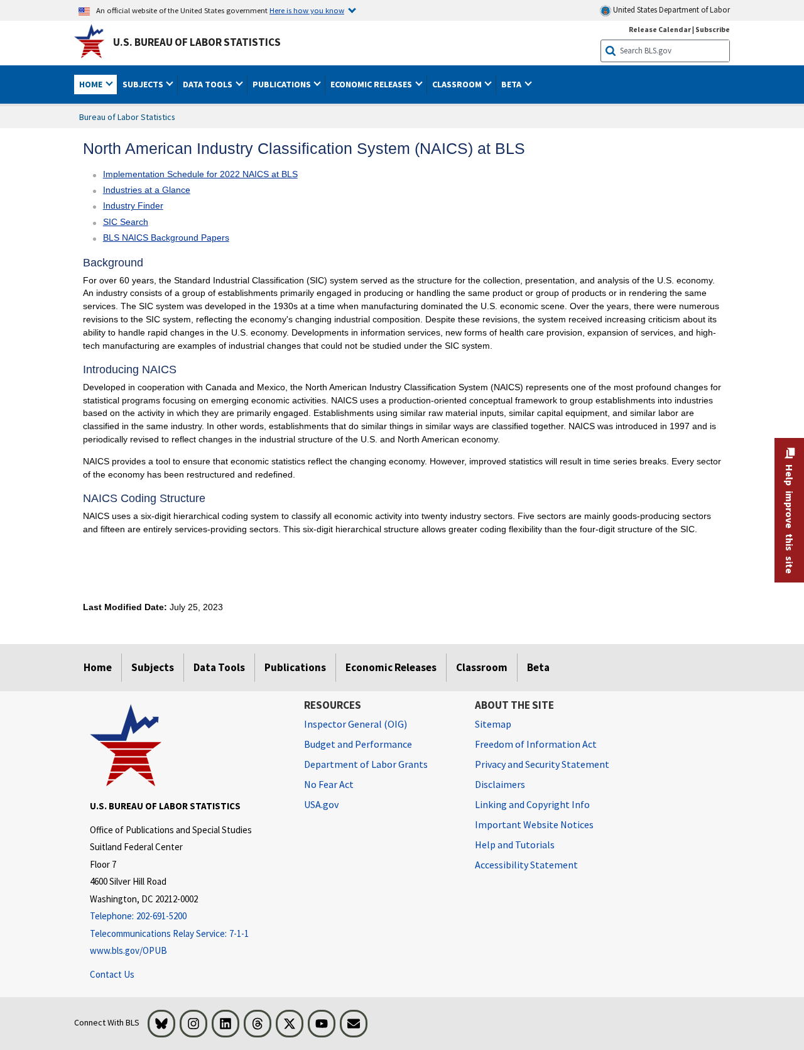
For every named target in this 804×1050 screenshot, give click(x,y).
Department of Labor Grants (366, 764)
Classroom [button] (458, 84)
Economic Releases (391, 667)
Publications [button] (283, 84)
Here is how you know (306, 10)
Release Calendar (660, 29)
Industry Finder (133, 205)
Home (98, 667)
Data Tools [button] (208, 84)
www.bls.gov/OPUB (128, 950)
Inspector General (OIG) (355, 724)
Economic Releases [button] (372, 84)
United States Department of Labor (670, 9)
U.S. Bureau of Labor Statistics (197, 42)
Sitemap (493, 724)
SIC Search (125, 222)
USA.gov (321, 804)
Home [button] (91, 84)
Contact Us (112, 974)
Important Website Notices (534, 824)
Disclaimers (500, 784)
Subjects (152, 667)
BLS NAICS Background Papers (166, 237)
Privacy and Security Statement (542, 764)
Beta (538, 667)
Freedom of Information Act (536, 744)
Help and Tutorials (515, 844)
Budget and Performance (358, 744)
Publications (295, 667)
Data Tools (219, 667)
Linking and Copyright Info (532, 804)
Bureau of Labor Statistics (127, 117)
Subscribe (712, 29)
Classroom (482, 667)
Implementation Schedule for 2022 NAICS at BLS (200, 174)
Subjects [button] (143, 84)
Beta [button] (512, 84)
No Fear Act (329, 784)
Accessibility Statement (526, 864)
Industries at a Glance (146, 190)
